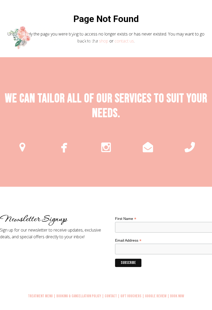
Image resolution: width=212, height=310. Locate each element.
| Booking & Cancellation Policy (77, 296)
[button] (209, 37)
